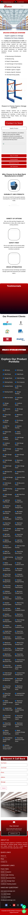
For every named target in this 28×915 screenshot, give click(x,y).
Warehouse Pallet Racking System (19, 724)
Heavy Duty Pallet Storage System (19, 717)
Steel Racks (8, 374)
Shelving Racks (9, 382)
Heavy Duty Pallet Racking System (7, 717)
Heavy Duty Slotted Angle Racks (19, 680)
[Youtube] (14, 905)
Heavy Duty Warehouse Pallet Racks (19, 739)
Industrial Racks (9, 386)
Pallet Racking (20, 378)
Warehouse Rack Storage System (19, 702)
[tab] (14, 128)
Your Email (3, 767)
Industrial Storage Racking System (19, 710)
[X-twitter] (10, 905)
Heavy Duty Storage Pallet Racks (7, 695)
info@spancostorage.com (8, 2)
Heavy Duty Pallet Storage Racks (7, 687)
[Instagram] (18, 905)
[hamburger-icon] (22, 6)
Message (3, 782)
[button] (3, 90)
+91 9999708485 (20, 2)
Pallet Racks (20, 374)
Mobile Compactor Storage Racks (8, 702)
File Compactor (21, 382)
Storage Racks (8, 378)
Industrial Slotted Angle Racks (18, 667)
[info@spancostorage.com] (2, 2)
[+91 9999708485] (16, 2)
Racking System (9, 391)
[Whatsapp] (24, 911)
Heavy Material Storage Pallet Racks (7, 739)
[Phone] (24, 907)
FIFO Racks (20, 370)
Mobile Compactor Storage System (20, 732)
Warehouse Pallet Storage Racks (19, 687)
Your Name (3, 763)
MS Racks (7, 370)
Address (3, 777)
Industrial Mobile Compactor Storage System (7, 747)
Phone (2, 772)
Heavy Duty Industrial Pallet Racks (7, 724)
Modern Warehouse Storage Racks (6, 732)
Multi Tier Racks (9, 397)
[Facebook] (6, 905)
